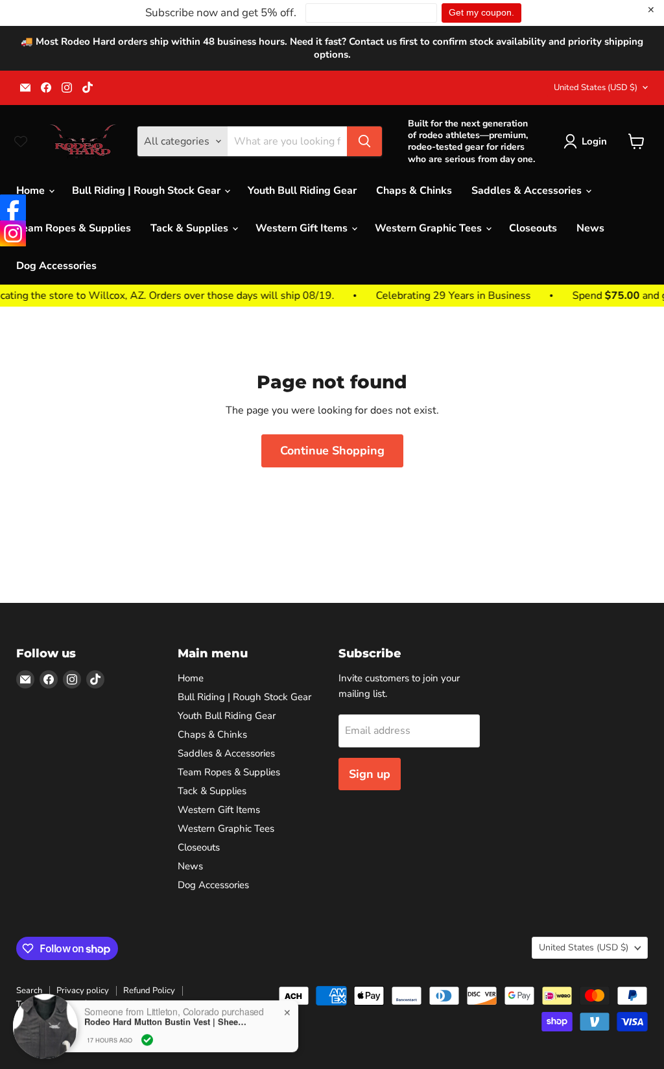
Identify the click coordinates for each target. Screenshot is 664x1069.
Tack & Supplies (190, 228)
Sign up (369, 774)
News (590, 228)
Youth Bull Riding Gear (302, 190)
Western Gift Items (302, 228)
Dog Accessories (56, 266)
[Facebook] (13, 207)
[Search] (364, 141)
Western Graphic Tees (429, 228)
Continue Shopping (332, 450)
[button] (587, 141)
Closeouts (533, 228)
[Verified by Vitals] (147, 1037)
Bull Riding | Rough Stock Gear (147, 190)
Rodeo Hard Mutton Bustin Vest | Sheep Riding (165, 1019)
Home (31, 190)
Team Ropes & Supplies (73, 228)
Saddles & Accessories (527, 190)
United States (595, 87)
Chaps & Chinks (414, 190)
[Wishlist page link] (20, 141)
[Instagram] (13, 233)
